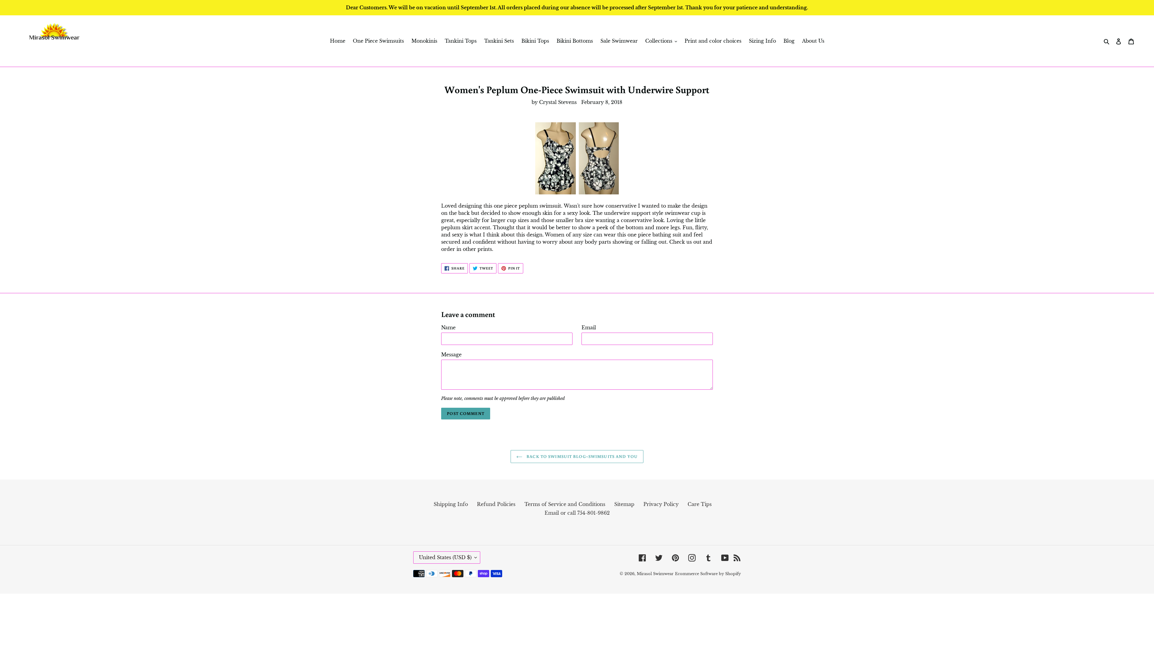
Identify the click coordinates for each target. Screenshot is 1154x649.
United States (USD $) (445, 557)
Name (448, 327)
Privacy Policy (661, 504)
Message (451, 355)
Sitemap (624, 504)
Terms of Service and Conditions (564, 504)
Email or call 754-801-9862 (577, 513)
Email (589, 327)
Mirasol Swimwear (655, 573)
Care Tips (700, 504)
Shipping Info (451, 504)
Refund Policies (496, 504)
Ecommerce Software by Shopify (708, 573)
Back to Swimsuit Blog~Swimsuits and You (581, 456)
